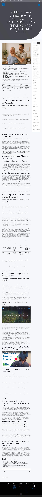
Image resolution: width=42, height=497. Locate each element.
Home (18, 4)
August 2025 (34, 94)
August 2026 (34, 82)
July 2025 (34, 95)
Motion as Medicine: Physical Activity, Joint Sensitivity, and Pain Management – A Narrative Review (36, 49)
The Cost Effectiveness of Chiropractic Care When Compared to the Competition (14, 462)
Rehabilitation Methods (36, 122)
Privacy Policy (27, 491)
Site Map (27, 492)
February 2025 (35, 103)
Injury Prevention (35, 116)
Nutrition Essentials (35, 117)
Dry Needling (35, 110)
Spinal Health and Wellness (22, 64)
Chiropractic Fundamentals (5, 64)
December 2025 (35, 89)
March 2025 (34, 101)
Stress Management (36, 127)
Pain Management (16, 64)
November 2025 (35, 91)
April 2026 (34, 85)
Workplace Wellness (35, 130)
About (22, 4)
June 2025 (34, 97)
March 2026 (34, 86)
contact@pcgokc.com (22, 488)
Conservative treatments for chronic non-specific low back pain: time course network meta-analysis (36, 54)
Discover (26, 4)
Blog (30, 4)
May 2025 (34, 98)
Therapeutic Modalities (36, 129)
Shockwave (34, 123)
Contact (34, 4)
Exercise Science (35, 111)
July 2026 (34, 83)
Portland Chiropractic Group (11, 302)
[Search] (38, 43)
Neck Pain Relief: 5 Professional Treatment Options (10, 461)
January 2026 (35, 88)
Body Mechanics (35, 106)
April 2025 (34, 100)
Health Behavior (35, 113)
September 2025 (35, 92)
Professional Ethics (35, 120)
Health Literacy (11, 64)
